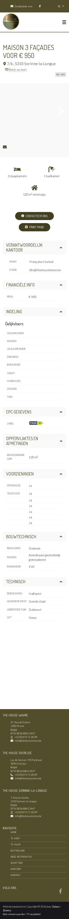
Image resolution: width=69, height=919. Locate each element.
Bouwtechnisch (21, 536)
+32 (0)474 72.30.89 (26, 737)
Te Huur (15, 844)
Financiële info (20, 284)
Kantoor (16, 868)
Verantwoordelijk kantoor (24, 247)
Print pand (36, 227)
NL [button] (60, 6)
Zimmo (7, 910)
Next (61, 111)
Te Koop (15, 838)
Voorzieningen (20, 473)
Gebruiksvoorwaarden (14, 914)
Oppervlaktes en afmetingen (22, 441)
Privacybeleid (34, 914)
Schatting (17, 862)
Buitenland (18, 850)
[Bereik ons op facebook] (60, 893)
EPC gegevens (18, 411)
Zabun (55, 906)
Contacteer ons (36, 216)
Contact (16, 875)
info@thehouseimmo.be (45, 270)
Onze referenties (21, 856)
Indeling (14, 311)
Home (14, 832)
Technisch (15, 581)
